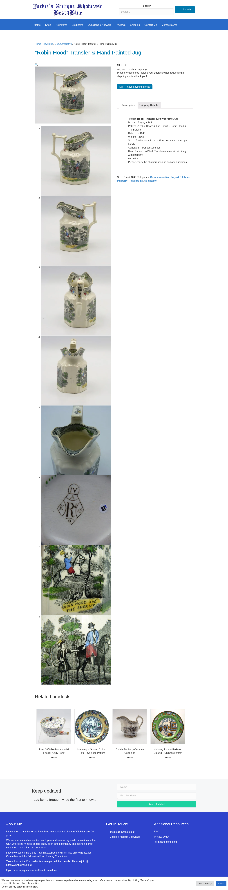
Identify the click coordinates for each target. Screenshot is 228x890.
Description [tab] (128, 105)
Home (37, 25)
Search (147, 6)
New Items (61, 25)
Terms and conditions (165, 841)
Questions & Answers (99, 25)
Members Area (169, 25)
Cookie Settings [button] (205, 883)
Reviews (120, 25)
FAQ (156, 831)
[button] (185, 9)
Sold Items (77, 25)
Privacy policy (161, 836)
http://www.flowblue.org (19, 865)
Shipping (135, 25)
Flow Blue (48, 44)
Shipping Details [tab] (148, 105)
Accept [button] (221, 883)
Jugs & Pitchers (180, 177)
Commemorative (63, 44)
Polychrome (136, 180)
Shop (48, 25)
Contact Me (150, 25)
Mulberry (122, 180)
